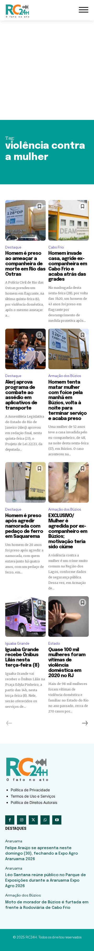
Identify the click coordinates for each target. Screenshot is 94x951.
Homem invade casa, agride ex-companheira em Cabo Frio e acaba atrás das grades (67, 266)
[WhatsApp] (45, 820)
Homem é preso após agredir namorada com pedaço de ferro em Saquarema (24, 526)
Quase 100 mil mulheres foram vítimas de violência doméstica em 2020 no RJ (66, 663)
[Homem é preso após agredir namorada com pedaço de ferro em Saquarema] (25, 482)
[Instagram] (21, 820)
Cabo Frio (56, 247)
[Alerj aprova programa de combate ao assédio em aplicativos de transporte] (25, 349)
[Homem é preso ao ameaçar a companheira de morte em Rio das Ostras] (25, 220)
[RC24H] (18, 11)
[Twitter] (33, 820)
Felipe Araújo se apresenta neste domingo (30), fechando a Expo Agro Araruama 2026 (41, 853)
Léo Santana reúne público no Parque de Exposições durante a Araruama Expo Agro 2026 (45, 880)
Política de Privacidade (30, 790)
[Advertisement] (47, 70)
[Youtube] (56, 820)
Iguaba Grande (17, 643)
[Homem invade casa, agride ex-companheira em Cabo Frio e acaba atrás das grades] (68, 220)
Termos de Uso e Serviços (33, 796)
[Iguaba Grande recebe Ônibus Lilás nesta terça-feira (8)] (25, 616)
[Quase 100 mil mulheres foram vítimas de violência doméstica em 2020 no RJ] (68, 616)
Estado (54, 643)
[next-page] (84, 723)
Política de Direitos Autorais (34, 802)
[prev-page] (9, 723)
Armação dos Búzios (64, 376)
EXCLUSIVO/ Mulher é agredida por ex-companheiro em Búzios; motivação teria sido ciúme (67, 531)
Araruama (13, 841)
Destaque (13, 247)
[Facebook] (9, 820)
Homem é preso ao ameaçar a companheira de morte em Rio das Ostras (25, 264)
